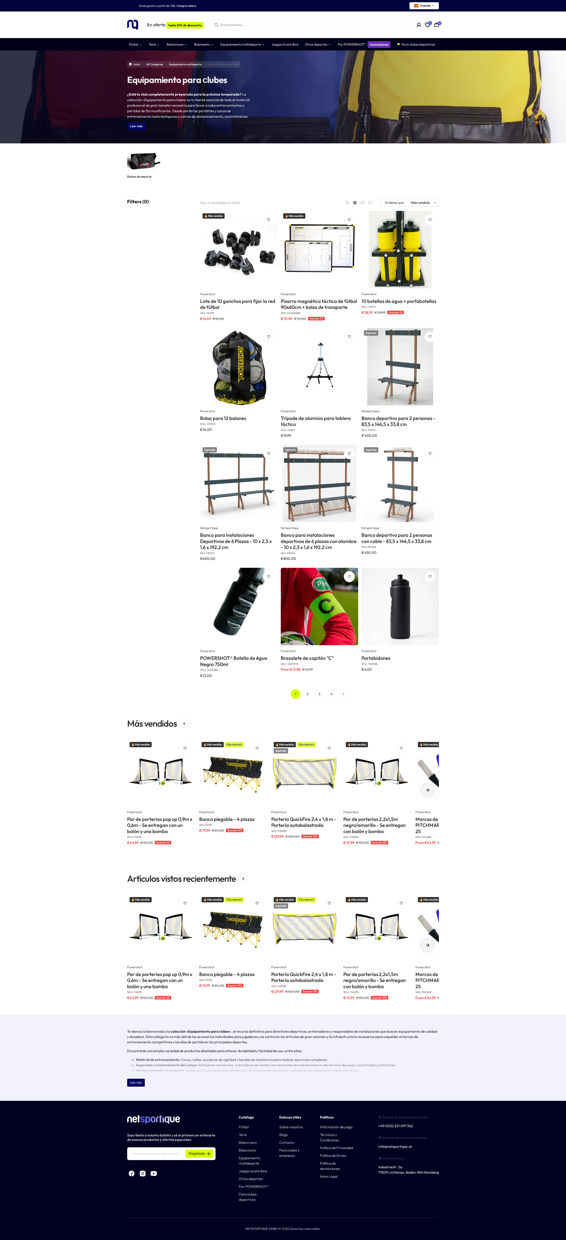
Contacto (286, 1142)
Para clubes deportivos (248, 1197)
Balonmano (248, 1142)
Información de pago (336, 1127)
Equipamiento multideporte (185, 64)
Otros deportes (251, 1178)
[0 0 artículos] (436, 25)
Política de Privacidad (336, 1148)
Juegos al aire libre (253, 1171)
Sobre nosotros (291, 1127)
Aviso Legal (328, 1176)
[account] (419, 25)
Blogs (283, 1134)
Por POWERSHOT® (254, 1186)
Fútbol (244, 1127)
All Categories (154, 64)
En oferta (174, 24)
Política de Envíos (333, 1155)
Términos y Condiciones (329, 1137)
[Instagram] (142, 1173)
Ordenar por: (394, 202)
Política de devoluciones (330, 1166)
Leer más (136, 126)
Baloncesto (247, 1150)
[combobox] (311, 25)
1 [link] (295, 694)
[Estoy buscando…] (216, 25)
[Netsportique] (132, 25)
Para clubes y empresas (289, 1153)
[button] (428, 790)
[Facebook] (131, 1173)
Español (425, 5)
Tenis (243, 1134)
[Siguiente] (343, 694)
